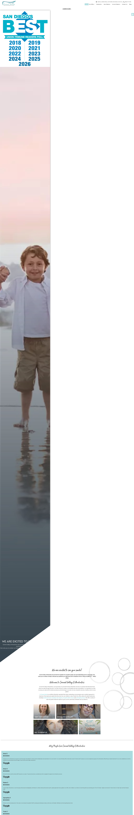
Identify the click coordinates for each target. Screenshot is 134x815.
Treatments (98, 4)
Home (86, 4)
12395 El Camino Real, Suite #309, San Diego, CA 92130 (109, 1)
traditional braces (47, 697)
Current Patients (116, 4)
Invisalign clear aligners (57, 697)
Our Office (91, 4)
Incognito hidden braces (68, 697)
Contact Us (124, 4)
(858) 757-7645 (128, 1)
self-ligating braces (80, 697)
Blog (130, 4)
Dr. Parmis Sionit (43, 694)
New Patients (107, 4)
